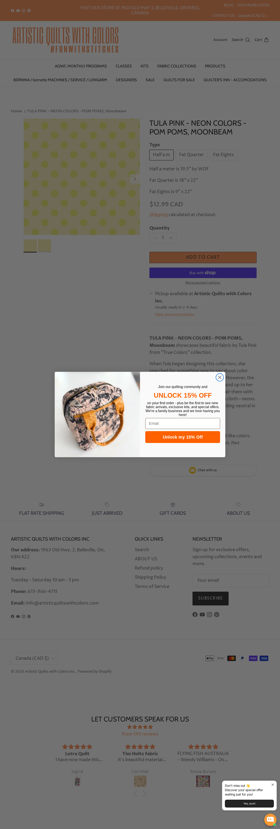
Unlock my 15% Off (183, 437)
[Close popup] (272, 784)
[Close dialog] (220, 377)
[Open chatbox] (270, 820)
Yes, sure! (249, 803)
